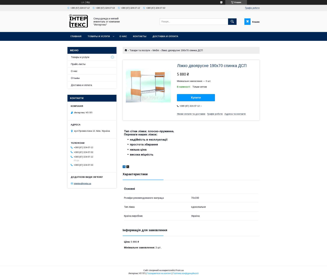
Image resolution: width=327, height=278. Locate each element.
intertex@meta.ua (82, 183)
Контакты (139, 36)
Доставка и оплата (165, 36)
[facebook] (124, 167)
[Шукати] (232, 21)
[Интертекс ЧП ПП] (78, 27)
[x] (127, 167)
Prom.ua (180, 270)
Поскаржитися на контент (159, 273)
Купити (196, 97)
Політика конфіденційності (186, 273)
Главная (76, 36)
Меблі (156, 50)
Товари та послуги (139, 50)
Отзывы (75, 78)
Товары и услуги (99, 36)
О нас (123, 36)
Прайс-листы (78, 64)
